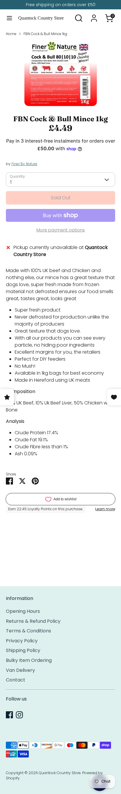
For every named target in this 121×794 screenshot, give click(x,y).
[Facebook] (9, 714)
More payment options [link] (60, 230)
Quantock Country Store (41, 17)
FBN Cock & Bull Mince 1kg (45, 33)
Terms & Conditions (28, 630)
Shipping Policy (23, 650)
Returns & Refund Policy (33, 621)
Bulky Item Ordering (29, 660)
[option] (60, 73)
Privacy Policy (22, 640)
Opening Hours (23, 611)
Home (11, 33)
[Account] (94, 15)
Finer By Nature (24, 163)
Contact (15, 680)
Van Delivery (20, 670)
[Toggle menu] (9, 18)
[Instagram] (19, 714)
